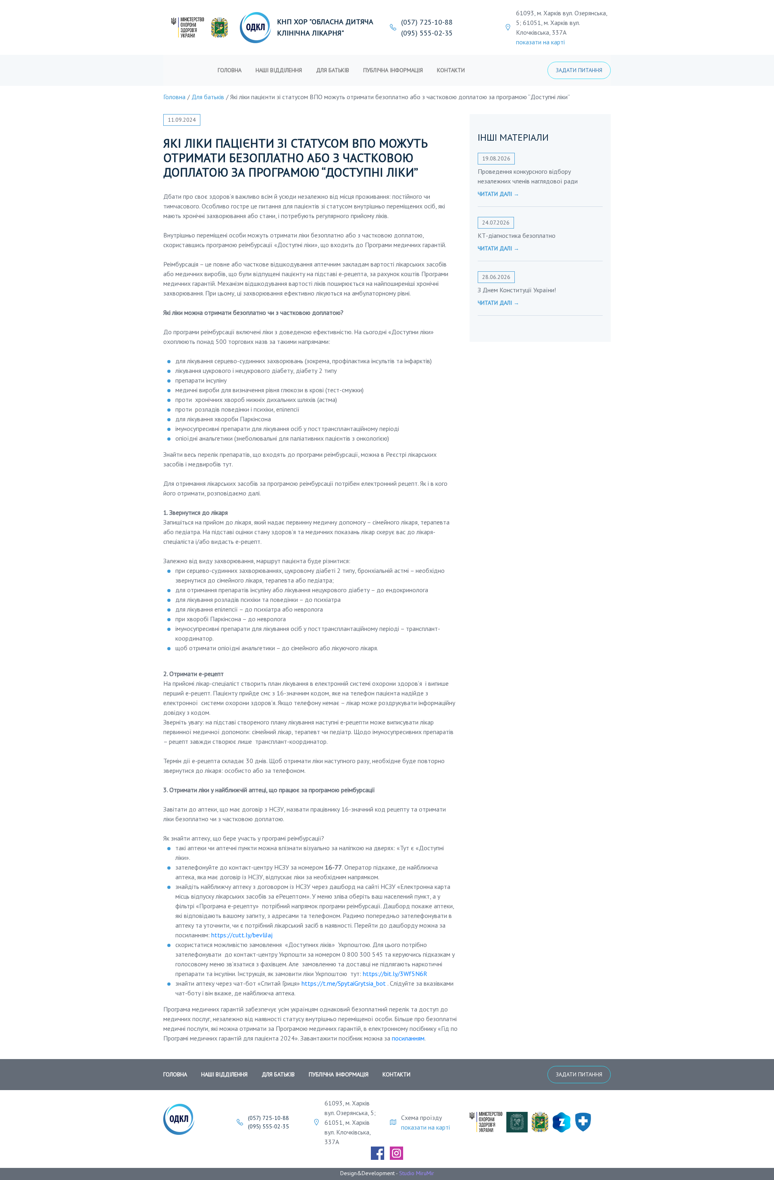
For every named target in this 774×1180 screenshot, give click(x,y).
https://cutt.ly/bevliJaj (242, 935)
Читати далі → (498, 194)
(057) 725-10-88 (427, 22)
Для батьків (332, 70)
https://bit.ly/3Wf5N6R (395, 974)
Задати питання (579, 70)
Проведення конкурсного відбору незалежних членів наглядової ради (528, 176)
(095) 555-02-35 (427, 32)
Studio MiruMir (416, 1173)
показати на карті (540, 42)
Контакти (451, 70)
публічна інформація (393, 70)
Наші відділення (279, 70)
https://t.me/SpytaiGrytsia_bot (344, 983)
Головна (229, 70)
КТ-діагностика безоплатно (517, 235)
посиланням (408, 1038)
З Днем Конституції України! (517, 290)
